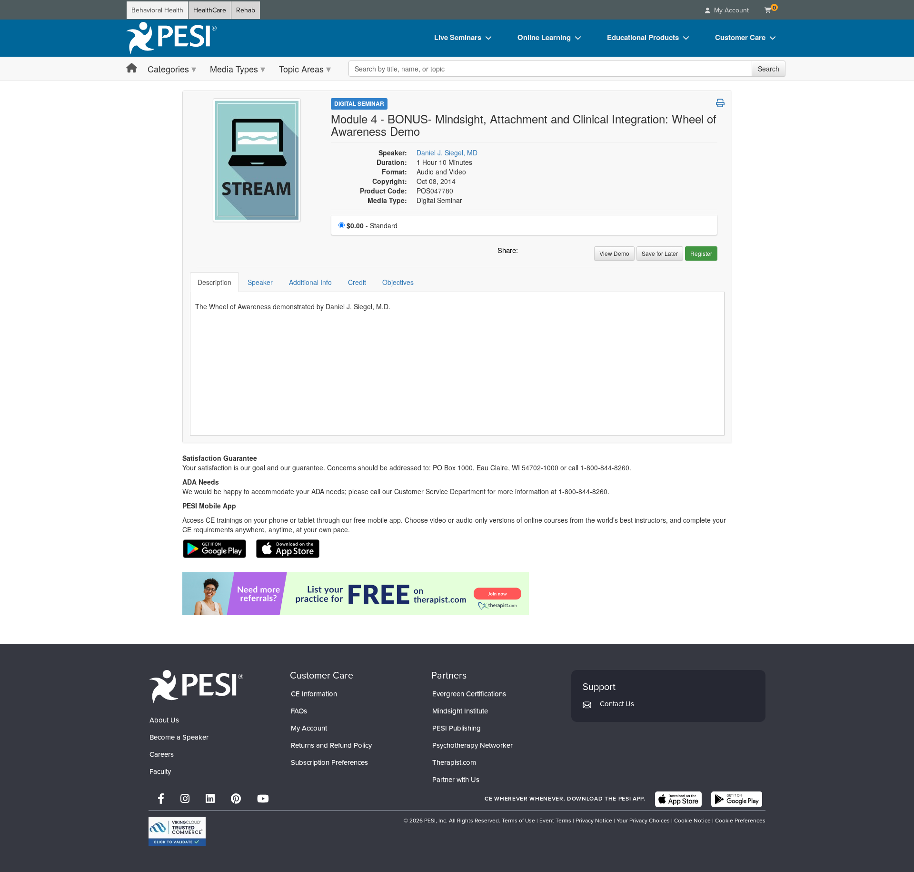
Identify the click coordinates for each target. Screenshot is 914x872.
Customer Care (740, 37)
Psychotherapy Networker (472, 745)
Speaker (260, 282)
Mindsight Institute (460, 711)
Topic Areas (301, 68)
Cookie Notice (692, 820)
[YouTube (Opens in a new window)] (263, 799)
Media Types (234, 68)
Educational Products (643, 37)
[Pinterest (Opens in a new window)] (235, 799)
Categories (168, 68)
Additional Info (310, 282)
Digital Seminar (359, 103)
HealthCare (209, 10)
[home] (171, 38)
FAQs (299, 711)
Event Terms (555, 820)
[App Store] (678, 799)
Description (214, 282)
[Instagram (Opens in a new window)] (185, 799)
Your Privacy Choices (643, 820)
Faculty (160, 771)
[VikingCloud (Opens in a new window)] (177, 831)
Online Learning (544, 37)
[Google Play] (736, 799)
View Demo (614, 253)
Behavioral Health (157, 10)
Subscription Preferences (329, 762)
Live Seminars (457, 37)
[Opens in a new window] (457, 593)
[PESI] (196, 686)
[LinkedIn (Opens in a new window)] (210, 799)
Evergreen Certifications (469, 694)
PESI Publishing (456, 728)
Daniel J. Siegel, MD (447, 152)
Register (701, 253)
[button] (527, 252)
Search (768, 68)
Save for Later (660, 253)
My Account (309, 728)
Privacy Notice (594, 820)
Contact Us (617, 704)
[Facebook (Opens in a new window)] (161, 799)
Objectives (398, 282)
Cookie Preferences (740, 820)
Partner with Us (455, 779)
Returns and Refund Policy (331, 745)
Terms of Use (518, 820)
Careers (161, 754)
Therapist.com (454, 762)
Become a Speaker (179, 737)
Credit (357, 282)
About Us (164, 720)
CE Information (314, 694)
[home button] (131, 68)
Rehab (245, 10)
